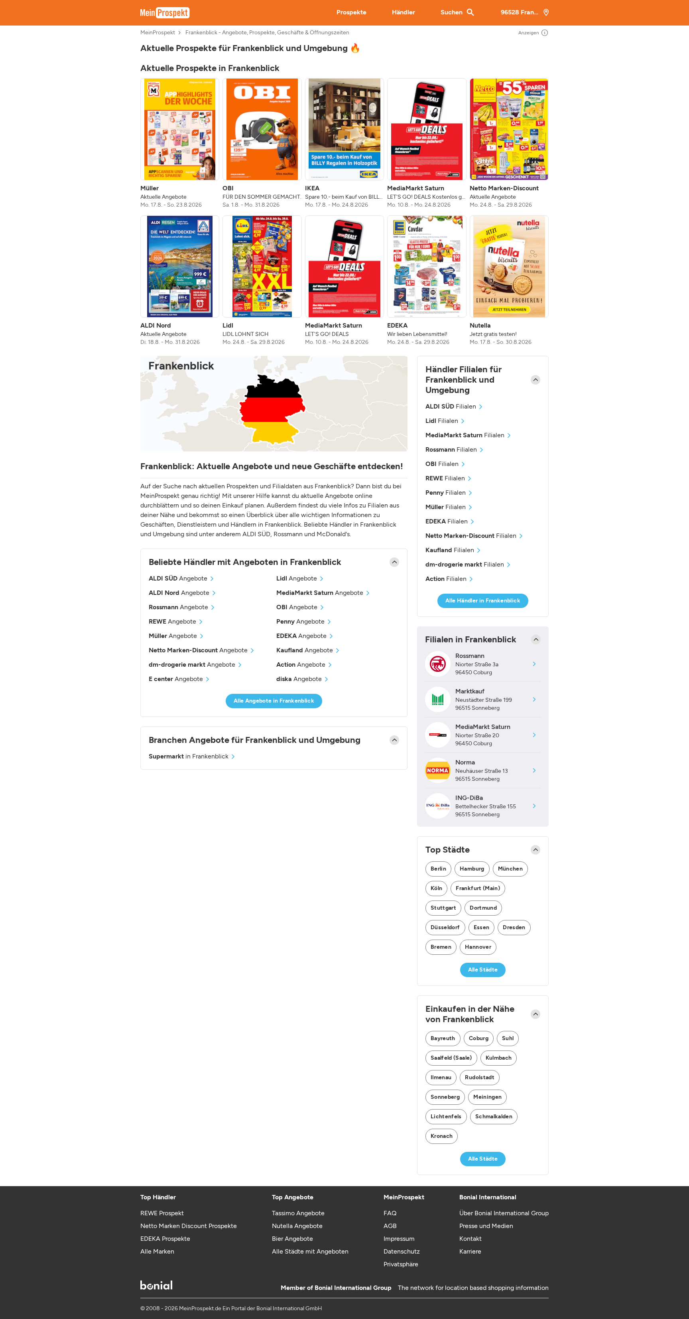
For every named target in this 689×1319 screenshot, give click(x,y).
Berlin (438, 868)
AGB (390, 1226)
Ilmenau (441, 1077)
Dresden (514, 927)
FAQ (390, 1213)
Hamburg (472, 868)
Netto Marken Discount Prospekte (188, 1226)
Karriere (470, 1251)
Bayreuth (443, 1038)
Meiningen (487, 1097)
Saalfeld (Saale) (451, 1057)
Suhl (508, 1038)
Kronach (442, 1136)
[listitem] (179, 143)
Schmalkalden (493, 1116)
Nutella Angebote (297, 1226)
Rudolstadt (479, 1077)
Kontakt (470, 1238)
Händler (403, 12)
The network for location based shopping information (473, 1287)
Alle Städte (483, 969)
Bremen (441, 947)
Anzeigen (528, 33)
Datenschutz (402, 1251)
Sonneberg (445, 1097)
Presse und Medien (486, 1226)
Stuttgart (443, 907)
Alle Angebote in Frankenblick (274, 700)
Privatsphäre (401, 1264)
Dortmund (483, 907)
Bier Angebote (292, 1238)
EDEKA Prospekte (165, 1238)
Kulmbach (499, 1057)
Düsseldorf (445, 927)
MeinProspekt (157, 33)
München (510, 868)
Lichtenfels (446, 1116)
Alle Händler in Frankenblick (482, 600)
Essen (482, 927)
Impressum (399, 1238)
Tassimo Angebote (298, 1213)
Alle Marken (157, 1251)
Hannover (478, 947)
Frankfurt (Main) (478, 888)
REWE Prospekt (162, 1213)
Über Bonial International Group (504, 1213)
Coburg (478, 1038)
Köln (436, 888)
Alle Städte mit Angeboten (310, 1251)
